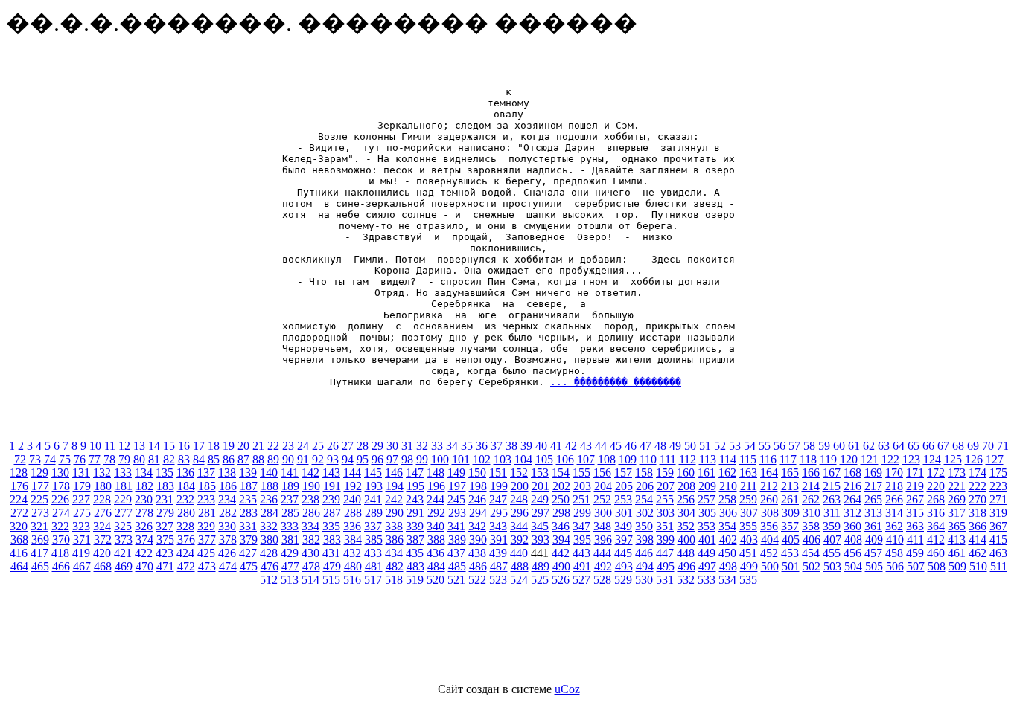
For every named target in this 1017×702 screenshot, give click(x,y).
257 (706, 499)
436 (435, 553)
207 (666, 486)
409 (874, 539)
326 (144, 526)
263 (832, 499)
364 (936, 526)
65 (913, 445)
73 (35, 459)
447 (665, 553)
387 (415, 539)
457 (873, 553)
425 (206, 553)
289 (374, 512)
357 (790, 526)
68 (958, 445)
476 (269, 566)
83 (184, 459)
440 (519, 553)
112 (687, 459)
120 (849, 459)
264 (852, 499)
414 (977, 539)
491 (582, 566)
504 (853, 566)
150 (477, 472)
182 (144, 486)
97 (392, 459)
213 (790, 486)
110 (648, 459)
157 (623, 472)
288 (353, 512)
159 (665, 472)
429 (290, 553)
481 (374, 566)
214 (811, 486)
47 (645, 445)
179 (82, 486)
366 (977, 526)
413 (957, 539)
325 (123, 526)
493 (624, 566)
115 (747, 459)
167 (832, 472)
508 (937, 566)
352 (686, 526)
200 (520, 486)
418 (60, 553)
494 (645, 566)
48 (660, 445)
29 (377, 445)
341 (456, 526)
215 (832, 486)
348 (602, 526)
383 (332, 539)
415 (998, 539)
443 (581, 553)
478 (311, 566)
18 (214, 445)
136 (185, 472)
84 (199, 459)
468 (103, 566)
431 (331, 553)
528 (602, 579)
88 (258, 459)
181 (124, 486)
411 (915, 539)
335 (331, 526)
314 (894, 512)
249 (540, 499)
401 (707, 539)
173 (957, 472)
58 (809, 445)
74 (50, 459)
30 (392, 445)
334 (310, 526)
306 (728, 512)
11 (109, 445)
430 (310, 553)
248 (519, 499)
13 (139, 445)
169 (873, 472)
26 (333, 445)
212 (769, 486)
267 (915, 499)
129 (39, 472)
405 (791, 539)
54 (750, 445)
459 (915, 553)
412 (936, 539)
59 (824, 445)
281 (207, 512)
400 (686, 539)
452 (769, 553)
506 (895, 566)
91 (303, 459)
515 (331, 579)
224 (19, 499)
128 (19, 472)
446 (644, 553)
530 (644, 579)
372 (103, 539)
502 (811, 566)
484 (436, 566)
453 (790, 553)
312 (852, 512)
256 (686, 499)
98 (407, 459)
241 (373, 499)
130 (60, 472)
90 (288, 459)
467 (82, 566)
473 (207, 566)
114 (727, 459)
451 (748, 553)
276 (103, 512)
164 (769, 472)
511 (998, 566)
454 (811, 553)
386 (395, 539)
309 (791, 512)
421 (123, 553)
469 (124, 566)
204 (603, 486)
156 (602, 472)
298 (561, 512)
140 (269, 472)
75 (65, 459)
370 (61, 539)
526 (561, 579)
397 (624, 539)
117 (788, 459)
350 (644, 526)
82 (169, 459)
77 (95, 459)
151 (498, 472)
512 (269, 579)
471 (165, 566)
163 (748, 472)
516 (352, 579)
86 (229, 459)
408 (853, 539)
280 (186, 512)
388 (436, 539)
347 (581, 526)
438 (477, 553)
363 (915, 526)
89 (273, 459)
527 (581, 579)
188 (269, 486)
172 (936, 472)
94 (348, 459)
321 (39, 526)
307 (749, 512)
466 (61, 566)
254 (644, 499)
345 (540, 526)
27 (348, 445)
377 (207, 539)
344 (519, 526)
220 (936, 486)
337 (373, 526)
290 (395, 512)
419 (81, 553)
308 (770, 512)
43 (586, 445)
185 (207, 486)
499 (749, 566)
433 (373, 553)
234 (227, 499)
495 (666, 566)
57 (794, 445)
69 (973, 445)
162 (727, 472)
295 (499, 512)
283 (249, 512)
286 (311, 512)
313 (873, 512)
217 (873, 486)
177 (40, 486)
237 (290, 499)
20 (243, 445)
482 (395, 566)
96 (377, 459)
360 (852, 526)
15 (169, 445)
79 (124, 459)
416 (19, 553)
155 (581, 472)
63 (884, 445)
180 (103, 486)
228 (102, 499)
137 (206, 472)
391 (499, 539)
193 (374, 486)
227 (81, 499)
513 (290, 579)
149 (456, 472)
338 (394, 526)
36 (482, 445)
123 (911, 459)
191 (332, 486)
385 (374, 539)
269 (957, 499)
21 (258, 445)
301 (624, 512)
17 (199, 445)
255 (665, 499)
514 (310, 579)
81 (154, 459)
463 (998, 553)
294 (478, 512)
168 (852, 472)
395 (582, 539)
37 (497, 445)
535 (748, 579)
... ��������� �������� (615, 381)
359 (832, 526)
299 (582, 512)
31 (407, 445)
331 (248, 526)
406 (811, 539)
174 (977, 472)
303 (666, 512)
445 (623, 553)
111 (668, 459)
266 (894, 499)
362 (894, 526)
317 (957, 512)
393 (540, 539)
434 (394, 553)
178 (61, 486)
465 (40, 566)
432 (352, 553)
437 (456, 553)
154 (561, 472)
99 (422, 459)
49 (675, 445)
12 (124, 445)
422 (144, 553)
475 (249, 566)
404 (770, 539)
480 (353, 566)
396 (603, 539)
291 (415, 512)
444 (602, 553)
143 (331, 472)
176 (19, 486)
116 (768, 459)
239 (331, 499)
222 (977, 486)
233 (206, 499)
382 (311, 539)
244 (435, 499)
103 (502, 459)
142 (310, 472)
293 (457, 512)
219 (915, 486)
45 (616, 445)
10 (95, 445)
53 (735, 445)
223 (998, 486)
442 (561, 553)
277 (124, 512)
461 (957, 553)
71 (1003, 445)
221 (957, 486)
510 (978, 566)
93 (333, 459)
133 (123, 472)
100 (440, 459)
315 (915, 512)
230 (144, 499)
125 (953, 459)
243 (415, 499)
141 (290, 472)
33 (437, 445)
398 (645, 539)
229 (123, 499)
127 (995, 459)
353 (706, 526)
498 (728, 566)
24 (303, 445)
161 (706, 472)
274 (61, 512)
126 (974, 459)
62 (869, 445)
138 (227, 472)
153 (540, 472)
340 (435, 526)
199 (499, 486)
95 (363, 459)
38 (511, 445)
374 (144, 539)
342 (477, 526)
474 (228, 566)
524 (519, 579)
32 (422, 445)
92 (318, 459)
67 (943, 445)
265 (873, 499)
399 (666, 539)
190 (311, 486)
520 (435, 579)
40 (541, 445)
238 (310, 499)
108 (607, 459)
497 (707, 566)
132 (102, 472)
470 (144, 566)
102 (482, 459)
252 (602, 499)
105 (544, 459)
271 (998, 499)
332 (269, 526)
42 (571, 445)
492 (603, 566)
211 (748, 486)
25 (318, 445)
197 (457, 486)
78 (109, 459)
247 (498, 499)
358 (811, 526)
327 (164, 526)
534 (727, 579)
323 (81, 526)
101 (461, 459)
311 (832, 512)
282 (228, 512)
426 (227, 553)
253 (623, 499)
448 (686, 553)
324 (102, 526)
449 (706, 553)
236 (269, 499)
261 (790, 499)
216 (852, 486)
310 (811, 512)
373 (124, 539)
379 (249, 539)
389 (457, 539)
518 (394, 579)
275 (82, 512)
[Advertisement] (508, 648)
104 (523, 459)
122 (890, 459)
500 (770, 566)
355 (748, 526)
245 (456, 499)
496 (686, 566)
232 (185, 499)
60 (839, 445)
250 (561, 499)
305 (707, 512)
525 (540, 579)
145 (373, 472)
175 (998, 472)
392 (520, 539)
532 (686, 579)
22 (273, 445)
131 (81, 472)
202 (561, 486)
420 (102, 553)
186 (228, 486)
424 (185, 553)
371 (82, 539)
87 (243, 459)
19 (229, 445)
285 (290, 512)
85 (214, 459)
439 (498, 553)
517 (373, 579)
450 (727, 553)
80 (139, 459)
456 (852, 553)
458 (894, 553)
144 (352, 472)
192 (353, 486)
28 (363, 445)
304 (686, 512)
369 (40, 539)
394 (561, 539)
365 (957, 526)
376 (186, 539)
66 (928, 445)
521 (456, 579)
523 (498, 579)
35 (467, 445)
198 (478, 486)
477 (290, 566)
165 (790, 472)
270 (977, 499)
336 (352, 526)
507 (916, 566)
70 (988, 445)
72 (20, 459)
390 (478, 539)
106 (565, 459)
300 (603, 512)
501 (791, 566)
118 (808, 459)
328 (185, 526)
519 (415, 579)
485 (457, 566)
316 (936, 512)
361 (873, 526)
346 (561, 526)
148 (435, 472)
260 (769, 499)
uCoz (567, 689)
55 (765, 445)
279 (165, 512)
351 (665, 526)
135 (164, 472)
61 (854, 445)
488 (520, 566)
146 (394, 472)
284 (269, 512)
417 (39, 553)
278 (144, 512)
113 (707, 459)
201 (540, 486)
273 (40, 512)
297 (540, 512)
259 (748, 499)
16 (184, 445)
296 (520, 512)
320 (19, 526)
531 (665, 579)
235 (248, 499)
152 (519, 472)
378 (228, 539)
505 (874, 566)
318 (977, 512)
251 (581, 499)
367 (998, 526)
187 (249, 486)
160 (686, 472)
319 (998, 512)
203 (582, 486)
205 (624, 486)
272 (19, 512)
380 (269, 539)
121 (870, 459)
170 (894, 472)
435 (415, 553)
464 (19, 566)
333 (290, 526)
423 (164, 553)
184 (186, 486)
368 (19, 539)
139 (248, 472)
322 (60, 526)
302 (645, 512)
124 (932, 459)
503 (832, 566)
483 (415, 566)
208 (686, 486)
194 (395, 486)
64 (899, 445)
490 (561, 566)
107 (586, 459)
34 (452, 445)
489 (540, 566)
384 (353, 539)
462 (977, 553)
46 (631, 445)
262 (811, 499)
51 (705, 445)
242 (394, 499)
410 (895, 539)
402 (728, 539)
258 (727, 499)
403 (749, 539)
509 (957, 566)
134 (144, 472)
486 (478, 566)
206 (645, 486)
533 (706, 579)
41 (556, 445)
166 (811, 472)
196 (436, 486)
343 (498, 526)
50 (690, 445)
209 (707, 486)
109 (628, 459)
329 (206, 526)
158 (644, 472)
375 (165, 539)
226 (60, 499)
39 (526, 445)
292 (436, 512)
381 (290, 539)
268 (936, 499)
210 (728, 486)
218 (894, 486)
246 (477, 499)
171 (915, 472)
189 (290, 486)
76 (80, 459)
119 (828, 459)
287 (332, 512)
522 (477, 579)
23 (288, 445)
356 (769, 526)
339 (415, 526)
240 (352, 499)
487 (499, 566)
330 (227, 526)
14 (154, 445)
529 (623, 579)
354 (727, 526)
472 (186, 566)
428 (269, 553)
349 (623, 526)
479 (332, 566)
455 (832, 553)
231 (164, 499)
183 (165, 486)
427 (248, 553)
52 (720, 445)
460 (936, 553)
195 (415, 486)
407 (832, 539)
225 (39, 499)
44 (601, 445)
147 (415, 472)
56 (779, 445)
